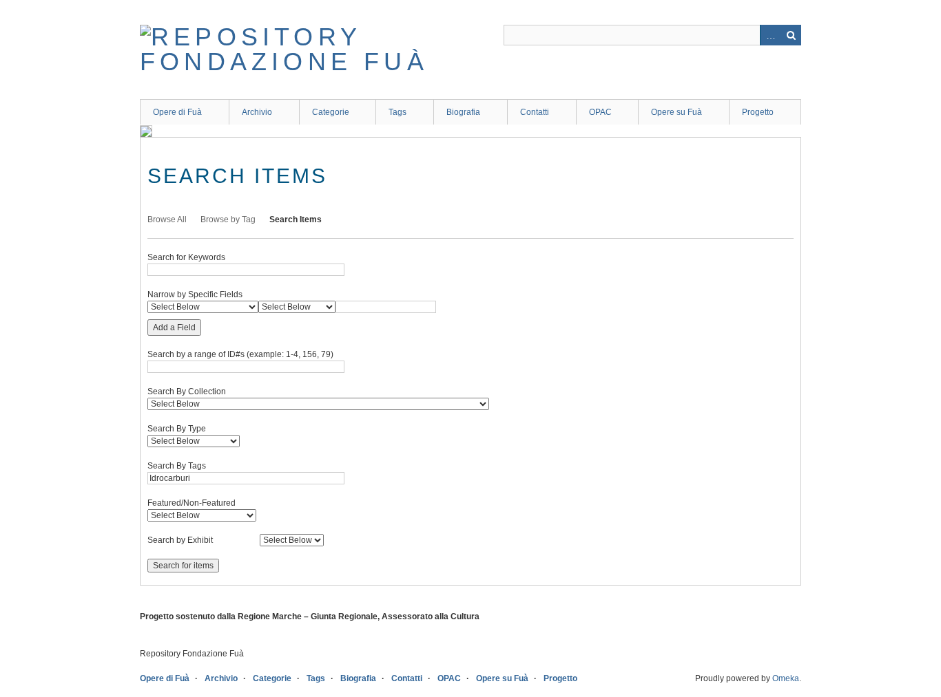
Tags (397, 112)
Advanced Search (770, 35)
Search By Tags (176, 466)
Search (790, 35)
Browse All (167, 219)
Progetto (758, 112)
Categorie (330, 112)
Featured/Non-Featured (191, 503)
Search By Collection (186, 391)
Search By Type (176, 428)
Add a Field (174, 327)
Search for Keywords (186, 257)
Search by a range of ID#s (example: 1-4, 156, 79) (240, 354)
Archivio (257, 112)
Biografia (463, 112)
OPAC (600, 112)
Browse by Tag (228, 219)
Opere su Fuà (676, 112)
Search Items (295, 219)
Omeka (785, 678)
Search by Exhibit (180, 540)
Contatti (534, 112)
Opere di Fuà (177, 112)
